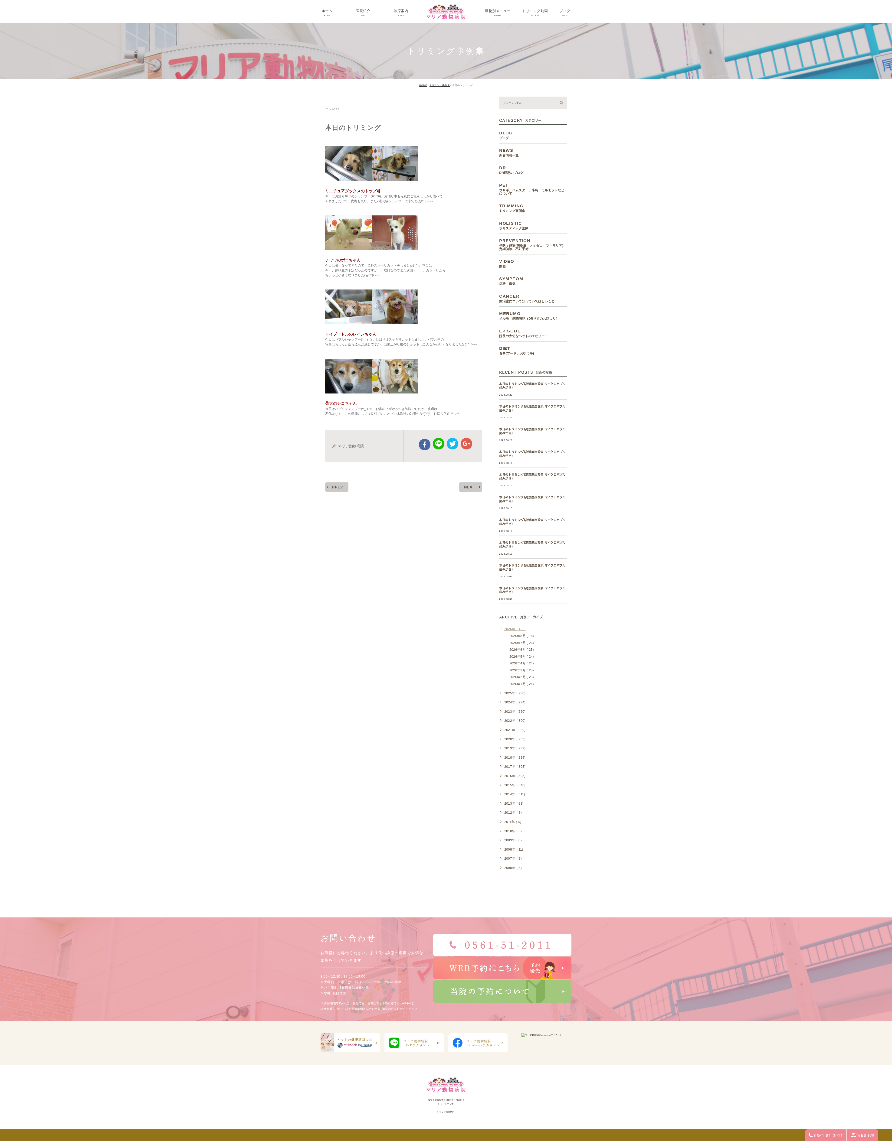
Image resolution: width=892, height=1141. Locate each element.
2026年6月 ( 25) (521, 649)
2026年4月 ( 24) (521, 663)
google (466, 443)
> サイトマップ (446, 1104)
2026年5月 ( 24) (521, 656)
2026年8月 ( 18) (521, 636)
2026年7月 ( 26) (521, 643)
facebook (424, 444)
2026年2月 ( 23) (521, 677)
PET (531, 189)
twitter (452, 443)
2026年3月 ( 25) (521, 670)
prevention (533, 244)
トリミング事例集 (440, 85)
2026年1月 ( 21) (521, 684)
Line (438, 443)
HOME (423, 85)
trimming (339, 99)
